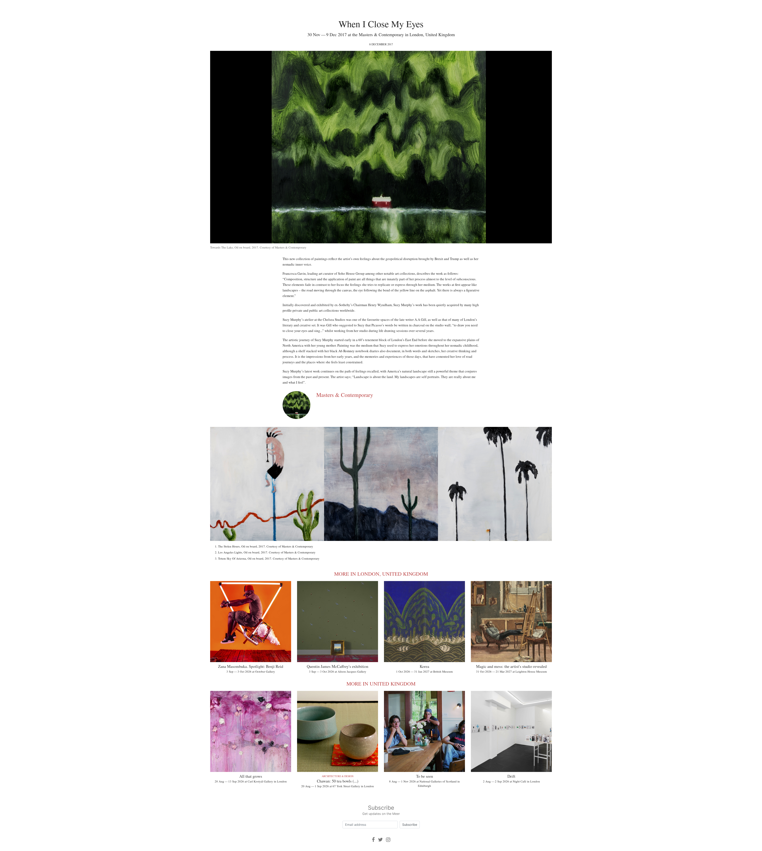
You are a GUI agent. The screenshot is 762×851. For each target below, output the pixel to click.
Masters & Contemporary (344, 394)
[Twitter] (380, 839)
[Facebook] (373, 839)
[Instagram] (388, 839)
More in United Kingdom (381, 683)
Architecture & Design (337, 776)
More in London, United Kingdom (381, 573)
